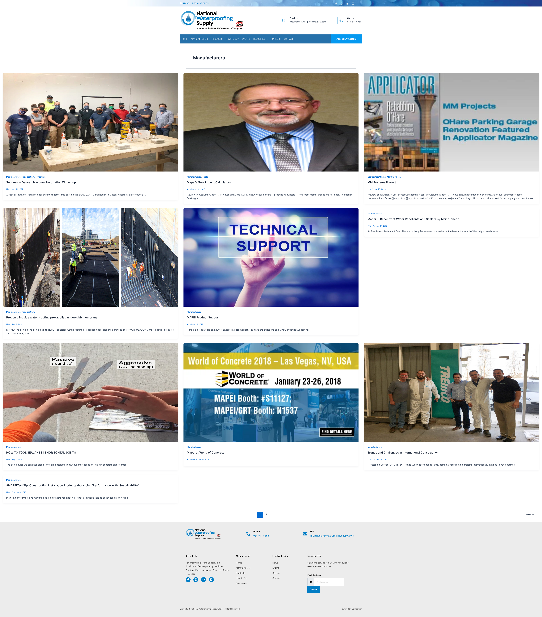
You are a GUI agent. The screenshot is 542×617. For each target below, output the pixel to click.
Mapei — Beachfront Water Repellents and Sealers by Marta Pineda (413, 219)
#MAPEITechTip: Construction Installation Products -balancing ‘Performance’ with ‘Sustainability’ (72, 485)
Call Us (350, 18)
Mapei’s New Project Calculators (209, 182)
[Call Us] (340, 20)
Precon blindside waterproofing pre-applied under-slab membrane (51, 317)
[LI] (211, 579)
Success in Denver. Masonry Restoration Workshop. (41, 182)
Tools (205, 177)
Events (246, 39)
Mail (312, 531)
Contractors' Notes (377, 177)
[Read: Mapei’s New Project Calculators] (271, 122)
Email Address (314, 575)
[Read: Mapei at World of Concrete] (271, 392)
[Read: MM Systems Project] (451, 122)
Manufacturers (199, 39)
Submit (313, 589)
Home (185, 39)
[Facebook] (335, 3)
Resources (259, 39)
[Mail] (305, 534)
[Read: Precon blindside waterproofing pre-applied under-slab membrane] (90, 257)
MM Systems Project (382, 182)
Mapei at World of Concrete (205, 452)
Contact (288, 39)
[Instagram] (341, 3)
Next (529, 514)
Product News (28, 177)
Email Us (294, 18)
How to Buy (232, 39)
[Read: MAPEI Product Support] (271, 257)
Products (217, 39)
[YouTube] (347, 3)
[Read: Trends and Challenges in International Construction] (451, 392)
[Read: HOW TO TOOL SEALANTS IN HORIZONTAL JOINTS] (90, 392)
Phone (256, 531)
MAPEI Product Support (203, 317)
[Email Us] (283, 20)
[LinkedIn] (352, 3)
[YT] (203, 579)
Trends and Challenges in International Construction (403, 452)
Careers (276, 39)
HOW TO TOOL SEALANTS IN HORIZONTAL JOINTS (41, 452)
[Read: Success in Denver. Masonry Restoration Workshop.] (90, 122)
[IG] (195, 579)
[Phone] (248, 534)
